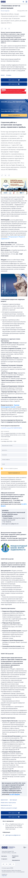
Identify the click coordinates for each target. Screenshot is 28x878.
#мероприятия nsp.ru (6, 805)
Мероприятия (16, 860)
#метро (3, 75)
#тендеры (8, 75)
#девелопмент (4, 800)
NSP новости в (13, 80)
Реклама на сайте (15, 856)
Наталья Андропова (5, 10)
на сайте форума (14, 794)
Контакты (4, 856)
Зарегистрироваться (14, 115)
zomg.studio (4, 875)
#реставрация (13, 800)
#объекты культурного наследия (9, 808)
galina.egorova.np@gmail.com (13, 835)
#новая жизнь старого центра (8, 802)
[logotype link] (4, 2)
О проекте (4, 859)
